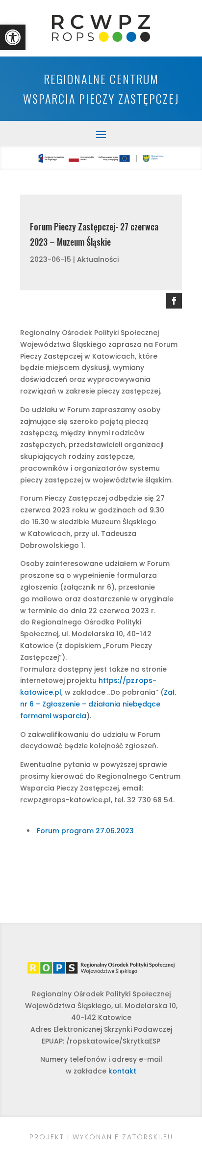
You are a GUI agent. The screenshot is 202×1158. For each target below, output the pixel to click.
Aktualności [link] (98, 259)
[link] (12, 37)
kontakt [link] (122, 1071)
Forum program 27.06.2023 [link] (85, 831)
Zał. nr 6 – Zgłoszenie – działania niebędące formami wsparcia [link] (98, 704)
